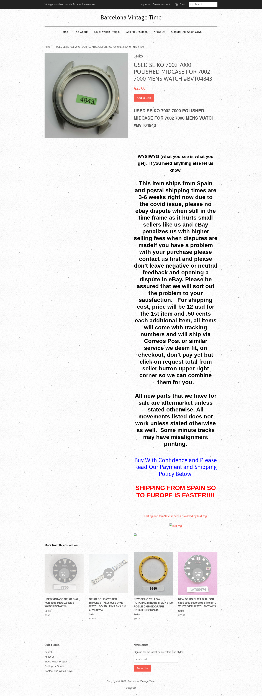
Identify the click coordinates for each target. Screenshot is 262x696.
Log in (143, 4)
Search (49, 652)
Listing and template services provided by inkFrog (175, 516)
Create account (161, 4)
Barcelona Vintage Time (131, 17)
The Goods (81, 32)
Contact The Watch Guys (59, 671)
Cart (182, 4)
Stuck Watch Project (107, 32)
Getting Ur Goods (137, 32)
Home (64, 32)
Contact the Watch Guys (186, 32)
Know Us (159, 32)
